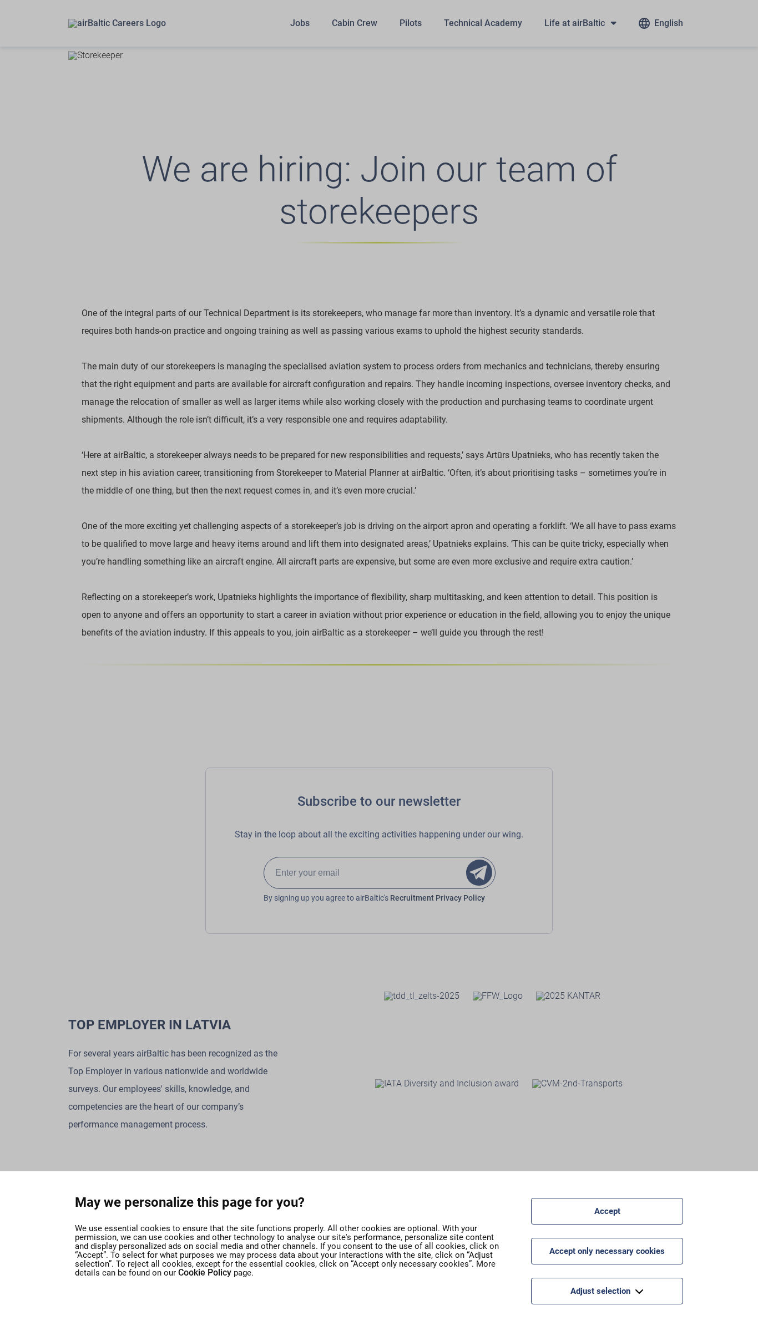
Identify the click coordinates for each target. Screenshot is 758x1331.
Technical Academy (483, 23)
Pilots (411, 23)
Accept (607, 1211)
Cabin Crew (354, 23)
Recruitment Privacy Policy (437, 897)
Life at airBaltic (574, 23)
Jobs (300, 23)
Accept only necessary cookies (607, 1251)
